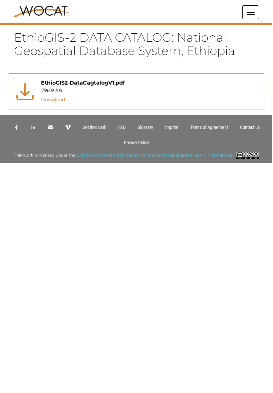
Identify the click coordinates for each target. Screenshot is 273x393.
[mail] (51, 127)
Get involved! (94, 127)
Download (53, 100)
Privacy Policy (136, 142)
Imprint (171, 127)
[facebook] (16, 127)
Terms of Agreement (209, 127)
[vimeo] (68, 127)
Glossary (145, 127)
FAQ (122, 127)
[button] (136, 24)
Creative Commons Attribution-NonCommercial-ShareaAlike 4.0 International (154, 155)
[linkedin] (33, 127)
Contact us (250, 127)
